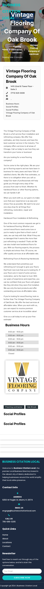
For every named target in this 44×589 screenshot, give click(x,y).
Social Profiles (12, 107)
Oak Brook (17, 52)
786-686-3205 (9, 521)
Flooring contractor (14, 407)
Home (5, 49)
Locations (7, 542)
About (5, 538)
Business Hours (12, 104)
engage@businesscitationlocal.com (19, 511)
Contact (6, 546)
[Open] (40, 11)
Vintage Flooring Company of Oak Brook (20, 114)
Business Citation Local (11, 11)
